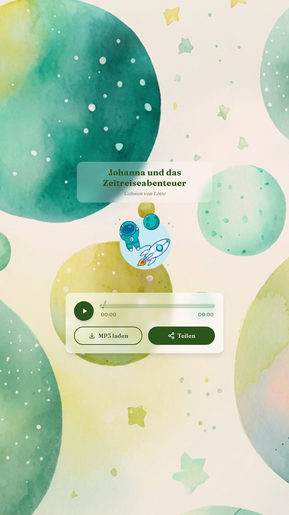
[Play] (84, 311)
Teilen (186, 335)
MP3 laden (113, 335)
